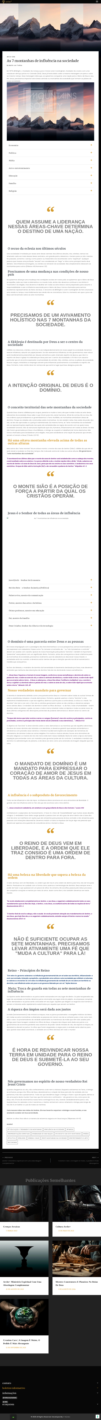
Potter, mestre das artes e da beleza (25, 603)
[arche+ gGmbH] (7, 1)
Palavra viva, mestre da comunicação (26, 595)
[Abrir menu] (97, 1)
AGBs (5, 1402)
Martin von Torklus (15, 65)
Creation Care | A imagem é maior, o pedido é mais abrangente (78, 1160)
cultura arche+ (63, 1226)
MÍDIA (86, 1134)
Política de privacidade (10, 1397)
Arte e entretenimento (19, 168)
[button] (50, 145)
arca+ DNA (11, 57)
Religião (13, 191)
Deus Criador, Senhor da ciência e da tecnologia (31, 626)
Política (12, 153)
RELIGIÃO (22, 1138)
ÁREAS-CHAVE (33, 1138)
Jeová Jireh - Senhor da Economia (24, 580)
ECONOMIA (12, 1142)
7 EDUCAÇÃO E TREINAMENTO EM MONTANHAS (25, 1129)
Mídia (11, 160)
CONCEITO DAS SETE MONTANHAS (68, 1134)
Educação (13, 176)
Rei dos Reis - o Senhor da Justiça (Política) (29, 588)
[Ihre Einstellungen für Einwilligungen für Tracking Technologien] (97, 1416)
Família (12, 183)
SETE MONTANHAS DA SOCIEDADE (54, 1138)
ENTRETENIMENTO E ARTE (78, 1138)
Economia (13, 145)
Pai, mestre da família (19, 618)
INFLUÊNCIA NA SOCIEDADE (54, 1129)
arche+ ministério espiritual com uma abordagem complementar (21, 1160)
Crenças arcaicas (11, 1226)
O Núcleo (66, 1417)
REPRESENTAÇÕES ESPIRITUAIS (19, 1134)
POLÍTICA (12, 1138)
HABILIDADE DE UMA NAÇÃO (42, 1134)
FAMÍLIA (70, 1129)
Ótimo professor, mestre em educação (26, 610)
